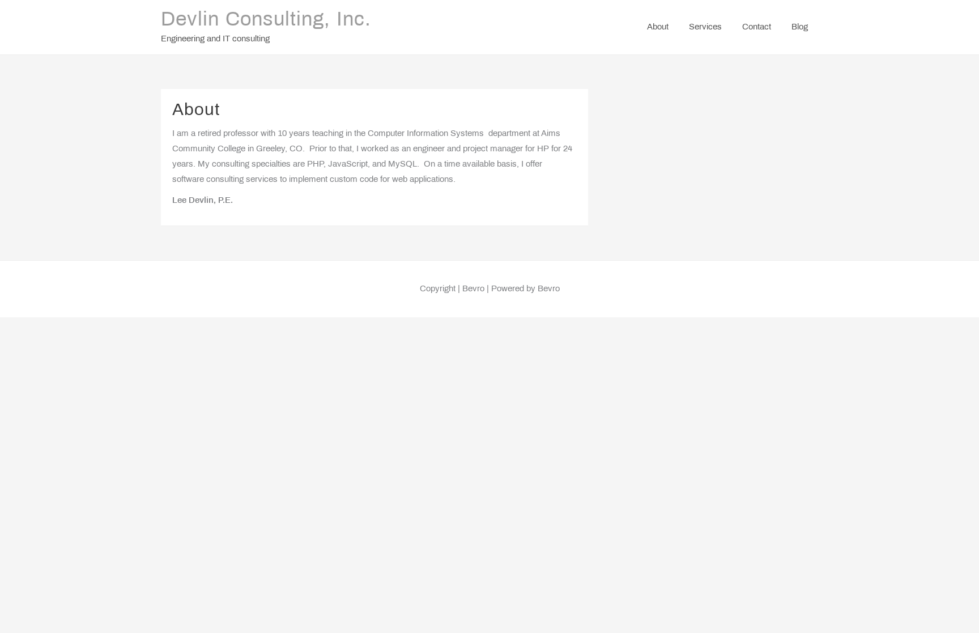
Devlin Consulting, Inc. (266, 20)
